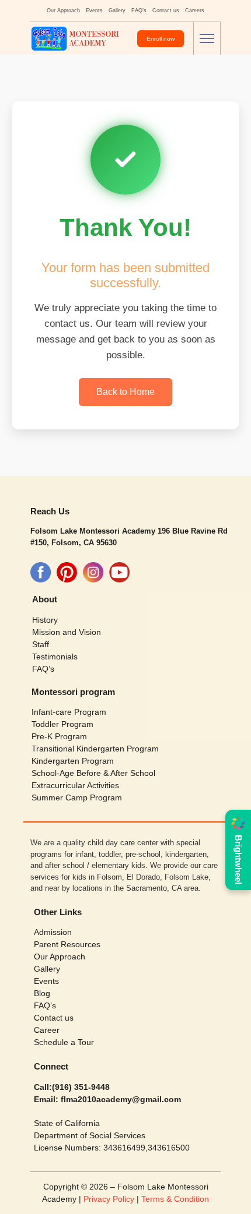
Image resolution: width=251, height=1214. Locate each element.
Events (94, 10)
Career (47, 1030)
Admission (53, 932)
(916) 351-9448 (81, 1087)
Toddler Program (62, 724)
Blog (42, 993)
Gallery (117, 10)
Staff (40, 644)
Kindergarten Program (73, 760)
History (45, 619)
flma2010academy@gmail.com (119, 1099)
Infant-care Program (69, 712)
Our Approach (63, 10)
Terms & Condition (175, 1199)
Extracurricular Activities (75, 785)
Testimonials (55, 656)
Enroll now (161, 39)
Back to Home (125, 392)
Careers (194, 10)
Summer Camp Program (77, 797)
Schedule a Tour (64, 1042)
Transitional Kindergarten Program (95, 748)
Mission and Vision (66, 632)
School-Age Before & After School (93, 773)
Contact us (165, 10)
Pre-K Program (59, 736)
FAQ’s (139, 10)
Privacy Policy (110, 1199)
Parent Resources (67, 944)
